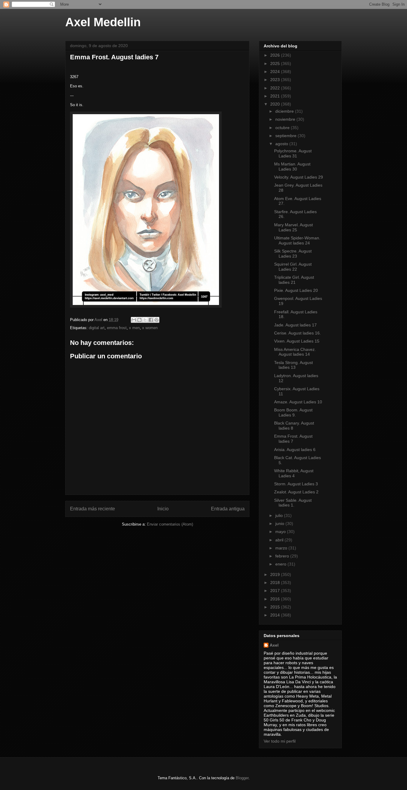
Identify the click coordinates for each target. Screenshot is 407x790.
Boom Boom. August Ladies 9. (293, 412)
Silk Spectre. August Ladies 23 (293, 253)
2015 (275, 607)
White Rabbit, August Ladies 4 (293, 473)
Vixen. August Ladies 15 (296, 341)
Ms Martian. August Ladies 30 (292, 166)
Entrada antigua (228, 508)
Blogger (242, 778)
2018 (275, 582)
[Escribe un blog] (139, 320)
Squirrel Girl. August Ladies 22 (293, 267)
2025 (275, 63)
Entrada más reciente (92, 508)
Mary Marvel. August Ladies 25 (293, 227)
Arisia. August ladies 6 (295, 449)
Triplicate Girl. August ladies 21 (294, 280)
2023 (275, 79)
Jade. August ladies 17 (295, 325)
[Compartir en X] (145, 320)
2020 (275, 104)
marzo (281, 548)
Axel (274, 645)
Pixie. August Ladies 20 (296, 290)
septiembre (286, 135)
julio (279, 515)
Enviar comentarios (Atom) (170, 524)
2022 (275, 88)
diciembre (285, 111)
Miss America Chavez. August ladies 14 (295, 352)
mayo (281, 531)
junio (280, 523)
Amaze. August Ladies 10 (298, 401)
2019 (275, 574)
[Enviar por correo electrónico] (134, 320)
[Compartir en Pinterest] (156, 320)
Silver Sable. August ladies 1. (293, 503)
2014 (275, 615)
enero (281, 564)
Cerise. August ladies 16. (297, 333)
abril (280, 539)
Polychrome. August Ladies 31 (293, 153)
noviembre (285, 119)
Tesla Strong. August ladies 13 (293, 365)
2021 (275, 96)
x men (134, 328)
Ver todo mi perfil (280, 741)
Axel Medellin (103, 22)
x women (150, 328)
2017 (275, 590)
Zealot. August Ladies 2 (296, 492)
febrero (282, 556)
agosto (282, 143)
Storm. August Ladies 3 (296, 483)
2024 (275, 71)
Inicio (163, 508)
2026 (275, 55)
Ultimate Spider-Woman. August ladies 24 (297, 240)
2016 (275, 599)
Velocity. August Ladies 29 (298, 177)
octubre (283, 127)
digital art (97, 328)
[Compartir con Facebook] (151, 320)
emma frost (117, 328)
